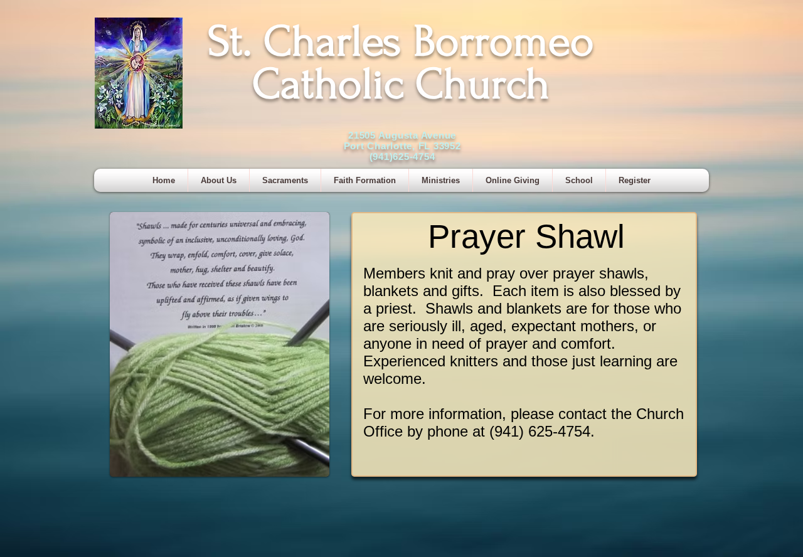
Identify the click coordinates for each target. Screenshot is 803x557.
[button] (285, 180)
